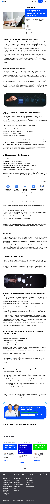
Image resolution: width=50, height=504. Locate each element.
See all (25, 468)
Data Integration (6, 484)
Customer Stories (17, 474)
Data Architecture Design (7, 482)
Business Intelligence (29, 480)
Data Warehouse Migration (7, 486)
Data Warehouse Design (7, 480)
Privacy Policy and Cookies (30, 500)
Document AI (16, 490)
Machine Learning (17, 482)
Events (27, 474)
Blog (23, 474)
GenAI (37, 58)
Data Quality (28, 484)
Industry (19, 0)
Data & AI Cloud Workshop (18, 484)
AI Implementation (17, 486)
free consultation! (43, 427)
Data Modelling (5, 488)
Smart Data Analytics (29, 482)
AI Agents (15, 488)
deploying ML (41, 60)
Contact (34, 1)
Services (14, 0)
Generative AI (16, 480)
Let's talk (40, 1)
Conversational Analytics (30, 486)
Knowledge (29, 0)
